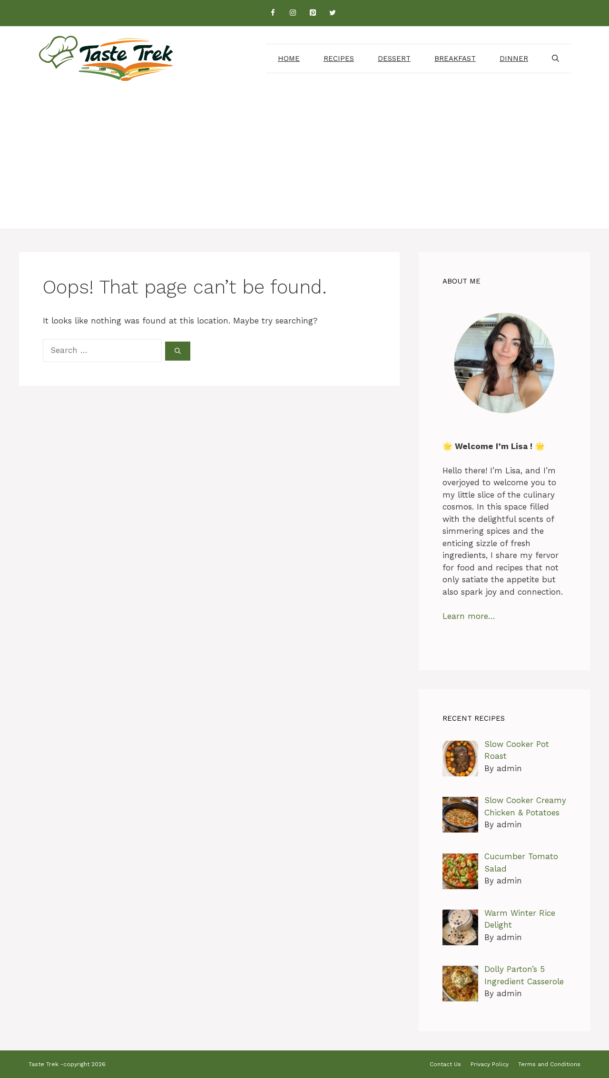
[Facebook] (273, 13)
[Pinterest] (312, 13)
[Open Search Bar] (555, 58)
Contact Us (445, 1064)
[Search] (178, 351)
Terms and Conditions (549, 1064)
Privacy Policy (490, 1064)
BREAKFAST (455, 58)
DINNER (514, 58)
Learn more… (468, 616)
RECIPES (339, 58)
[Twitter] (332, 13)
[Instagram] (293, 13)
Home (289, 58)
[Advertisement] (304, 161)
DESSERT (394, 58)
